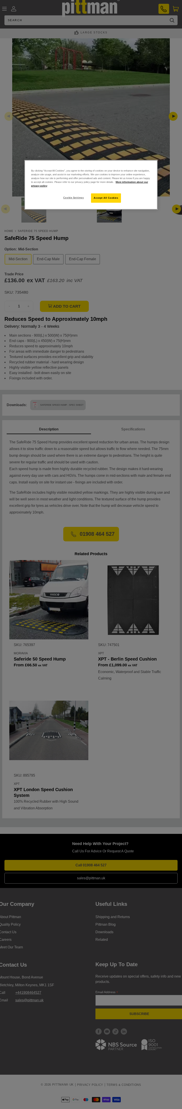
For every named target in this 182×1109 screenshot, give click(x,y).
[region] (91, 185)
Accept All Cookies (106, 197)
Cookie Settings (73, 197)
